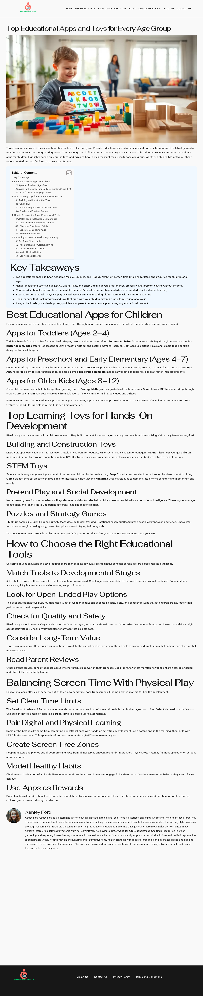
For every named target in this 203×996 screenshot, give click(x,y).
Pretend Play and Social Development (38, 207)
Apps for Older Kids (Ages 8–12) (35, 192)
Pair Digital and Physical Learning (36, 245)
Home (69, 8)
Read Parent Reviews (30, 233)
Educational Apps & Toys (144, 8)
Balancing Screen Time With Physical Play (36, 237)
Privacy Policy (121, 977)
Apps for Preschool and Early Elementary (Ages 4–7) (45, 189)
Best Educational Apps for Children (32, 181)
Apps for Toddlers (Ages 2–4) (33, 185)
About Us (168, 8)
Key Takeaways (21, 177)
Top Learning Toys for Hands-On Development (38, 196)
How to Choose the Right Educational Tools (37, 215)
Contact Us (184, 8)
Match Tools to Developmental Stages (38, 219)
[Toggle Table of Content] (67, 172)
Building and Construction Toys (34, 200)
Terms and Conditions (149, 977)
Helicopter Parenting (112, 8)
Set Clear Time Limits (30, 241)
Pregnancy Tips (85, 8)
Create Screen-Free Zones (33, 248)
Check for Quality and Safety (34, 226)
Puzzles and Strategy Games (34, 211)
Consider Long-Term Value (33, 230)
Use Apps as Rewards (30, 256)
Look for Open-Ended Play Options (36, 222)
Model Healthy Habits (30, 252)
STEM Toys (24, 204)
